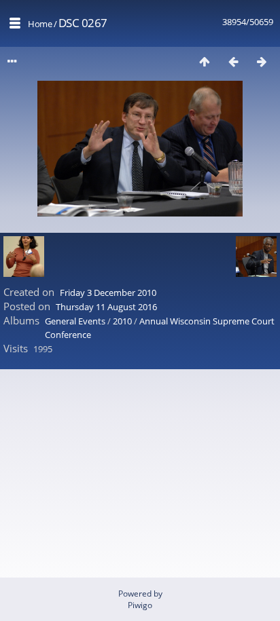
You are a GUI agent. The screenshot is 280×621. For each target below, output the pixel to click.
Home (40, 24)
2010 (122, 321)
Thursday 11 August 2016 (106, 307)
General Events (75, 321)
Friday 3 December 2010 (108, 292)
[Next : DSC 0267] (261, 61)
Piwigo (140, 605)
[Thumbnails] (204, 61)
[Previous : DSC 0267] (233, 61)
